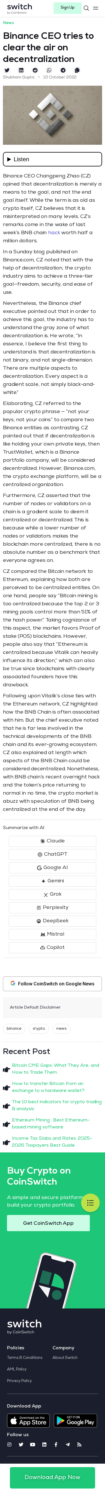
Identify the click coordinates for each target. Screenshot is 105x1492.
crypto (39, 1029)
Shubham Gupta (18, 78)
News (8, 23)
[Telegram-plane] (67, 1444)
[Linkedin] (44, 1444)
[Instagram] (9, 1444)
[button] (68, 8)
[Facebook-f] (56, 1444)
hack (54, 233)
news (61, 1029)
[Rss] (79, 1444)
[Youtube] (32, 1444)
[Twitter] (21, 1444)
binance (14, 1029)
